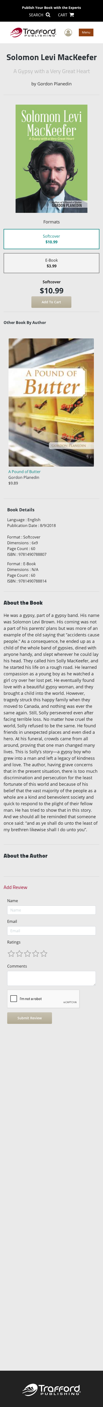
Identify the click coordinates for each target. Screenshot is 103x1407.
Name (12, 900)
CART (63, 15)
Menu (86, 32)
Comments (17, 966)
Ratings (14, 942)
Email (12, 921)
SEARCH (36, 15)
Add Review (15, 887)
